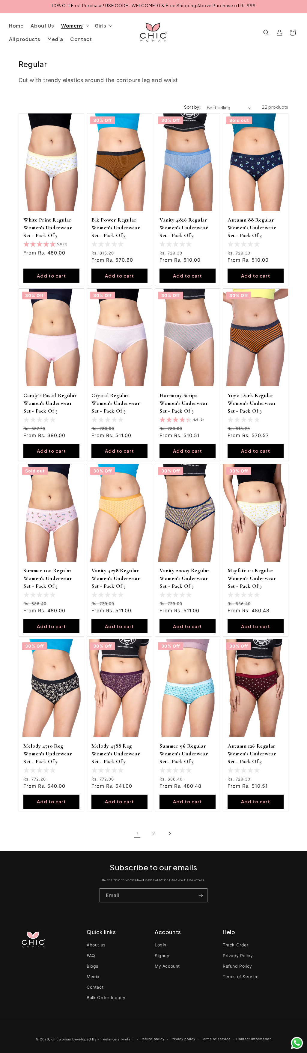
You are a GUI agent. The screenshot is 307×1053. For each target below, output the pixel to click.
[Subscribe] (200, 895)
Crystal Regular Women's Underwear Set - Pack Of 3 (115, 403)
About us (96, 944)
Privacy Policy (238, 955)
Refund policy (153, 1039)
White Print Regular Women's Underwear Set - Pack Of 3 (47, 227)
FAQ (91, 955)
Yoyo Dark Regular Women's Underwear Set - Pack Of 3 (252, 403)
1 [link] (137, 833)
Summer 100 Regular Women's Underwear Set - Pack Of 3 (47, 578)
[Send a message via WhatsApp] (297, 1043)
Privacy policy (183, 1039)
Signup (162, 955)
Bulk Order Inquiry (106, 997)
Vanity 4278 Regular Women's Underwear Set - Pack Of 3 (115, 578)
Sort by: (192, 107)
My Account (167, 966)
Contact (95, 987)
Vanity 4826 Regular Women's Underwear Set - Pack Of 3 (183, 227)
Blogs (92, 966)
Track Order (236, 944)
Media (93, 976)
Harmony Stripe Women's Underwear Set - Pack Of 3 (183, 403)
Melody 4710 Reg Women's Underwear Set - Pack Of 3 (47, 754)
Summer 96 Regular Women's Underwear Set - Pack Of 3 (183, 754)
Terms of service (215, 1039)
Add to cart (51, 275)
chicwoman (61, 1039)
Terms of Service (241, 976)
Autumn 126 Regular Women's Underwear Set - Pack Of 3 (252, 754)
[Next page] (169, 833)
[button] (74, 26)
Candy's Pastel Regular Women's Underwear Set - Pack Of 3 (50, 403)
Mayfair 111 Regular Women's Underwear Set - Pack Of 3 (252, 578)
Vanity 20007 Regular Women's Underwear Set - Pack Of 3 (184, 578)
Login (160, 944)
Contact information (253, 1039)
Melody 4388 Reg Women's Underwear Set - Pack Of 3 (115, 754)
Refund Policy (237, 966)
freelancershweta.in (117, 1039)
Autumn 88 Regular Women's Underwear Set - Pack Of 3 (252, 227)
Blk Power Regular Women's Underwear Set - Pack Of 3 (115, 227)
